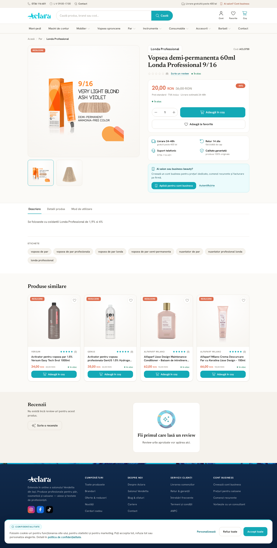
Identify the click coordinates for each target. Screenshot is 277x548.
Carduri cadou (93, 511)
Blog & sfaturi (136, 497)
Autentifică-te (207, 185)
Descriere (34, 209)
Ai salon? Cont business (236, 3)
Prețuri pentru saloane (227, 491)
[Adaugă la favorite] (74, 300)
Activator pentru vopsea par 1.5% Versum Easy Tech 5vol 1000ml (52, 358)
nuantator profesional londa (225, 251)
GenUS (91, 351)
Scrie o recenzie (47, 425)
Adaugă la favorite (201, 124)
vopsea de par (39, 251)
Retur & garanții (180, 491)
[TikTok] (49, 509)
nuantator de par (189, 251)
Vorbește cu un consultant (229, 504)
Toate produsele (95, 484)
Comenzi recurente (225, 497)
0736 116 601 (39, 3)
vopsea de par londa (110, 251)
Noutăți (89, 504)
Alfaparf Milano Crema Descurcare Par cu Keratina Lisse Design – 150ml (222, 358)
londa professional (42, 260)
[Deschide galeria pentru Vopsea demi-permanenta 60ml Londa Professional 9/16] (83, 101)
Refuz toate (230, 531)
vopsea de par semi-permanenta (151, 251)
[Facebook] (40, 509)
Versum (36, 351)
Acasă (31, 39)
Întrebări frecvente (182, 497)
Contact (82, 3)
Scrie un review (180, 73)
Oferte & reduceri (95, 497)
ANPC (174, 511)
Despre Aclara (136, 484)
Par (40, 39)
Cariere (132, 504)
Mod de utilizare (81, 209)
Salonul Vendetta (138, 491)
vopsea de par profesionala (73, 251)
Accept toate (255, 531)
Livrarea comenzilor (183, 484)
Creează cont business (227, 484)
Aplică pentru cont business (176, 185)
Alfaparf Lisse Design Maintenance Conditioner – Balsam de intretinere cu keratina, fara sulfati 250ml (165, 358)
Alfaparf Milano (154, 351)
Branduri (90, 491)
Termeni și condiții (181, 504)
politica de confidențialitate (64, 537)
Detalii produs (56, 209)
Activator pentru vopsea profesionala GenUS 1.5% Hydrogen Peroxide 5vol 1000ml (109, 358)
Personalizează (206, 531)
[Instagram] (31, 509)
